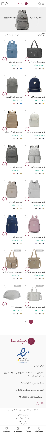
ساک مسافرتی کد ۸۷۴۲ (37, 62)
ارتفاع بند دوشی (40, 57)
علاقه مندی (6, 431)
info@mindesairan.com (27, 390)
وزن (21, 57)
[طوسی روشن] (36, 69)
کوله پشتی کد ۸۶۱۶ (15, 62)
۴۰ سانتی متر (15, 46)
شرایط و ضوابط (23, 421)
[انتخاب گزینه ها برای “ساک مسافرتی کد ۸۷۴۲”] (27, 59)
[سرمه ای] (17, 69)
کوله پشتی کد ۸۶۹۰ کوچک (36, 132)
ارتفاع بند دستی (40, 302)
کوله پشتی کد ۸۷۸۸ (15, 202)
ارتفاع (42, 41)
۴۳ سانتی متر (37, 151)
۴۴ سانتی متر (15, 151)
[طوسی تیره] (40, 69)
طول (43, 49)
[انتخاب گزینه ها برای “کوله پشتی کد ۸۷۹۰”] (27, 234)
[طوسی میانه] (14, 69)
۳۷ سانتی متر (37, 255)
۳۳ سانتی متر (37, 186)
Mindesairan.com (27, 397)
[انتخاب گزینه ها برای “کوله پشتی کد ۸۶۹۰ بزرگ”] (4, 94)
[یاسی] (36, 243)
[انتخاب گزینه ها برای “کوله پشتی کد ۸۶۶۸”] (27, 94)
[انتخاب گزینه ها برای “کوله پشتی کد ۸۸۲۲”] (4, 234)
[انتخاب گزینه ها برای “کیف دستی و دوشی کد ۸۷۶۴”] (4, 269)
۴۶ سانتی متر (15, 81)
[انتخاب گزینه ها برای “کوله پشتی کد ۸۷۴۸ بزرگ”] (4, 129)
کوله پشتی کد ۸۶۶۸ (38, 97)
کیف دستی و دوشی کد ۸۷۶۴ (12, 272)
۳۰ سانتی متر (37, 45)
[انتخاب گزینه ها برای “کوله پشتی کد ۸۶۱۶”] (4, 59)
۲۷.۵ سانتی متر (38, 221)
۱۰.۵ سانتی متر (15, 291)
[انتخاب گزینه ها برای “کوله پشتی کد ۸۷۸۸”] (4, 199)
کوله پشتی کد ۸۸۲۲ (15, 237)
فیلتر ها (39, 35)
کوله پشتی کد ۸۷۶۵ (38, 167)
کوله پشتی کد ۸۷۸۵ (38, 202)
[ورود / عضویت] (6, 3)
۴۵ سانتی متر (15, 116)
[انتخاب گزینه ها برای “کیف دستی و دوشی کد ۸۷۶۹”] (27, 304)
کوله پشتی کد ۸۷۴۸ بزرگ (13, 132)
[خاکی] (43, 69)
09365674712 (26, 383)
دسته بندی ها (18, 431)
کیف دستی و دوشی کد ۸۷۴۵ (35, 272)
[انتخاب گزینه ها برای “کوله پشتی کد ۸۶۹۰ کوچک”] (27, 129)
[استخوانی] (21, 208)
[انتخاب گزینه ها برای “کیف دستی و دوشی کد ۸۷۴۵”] (27, 269)
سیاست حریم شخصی (23, 418)
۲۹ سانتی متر (37, 81)
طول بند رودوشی (39, 266)
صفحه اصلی (23, 21)
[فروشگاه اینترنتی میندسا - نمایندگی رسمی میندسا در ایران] (23, 3)
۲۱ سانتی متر (37, 290)
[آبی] (21, 69)
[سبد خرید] (2, 3)
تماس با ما (23, 424)
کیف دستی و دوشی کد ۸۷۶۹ (35, 307)
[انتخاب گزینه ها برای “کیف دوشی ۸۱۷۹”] (4, 304)
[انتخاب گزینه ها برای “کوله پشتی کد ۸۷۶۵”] (27, 164)
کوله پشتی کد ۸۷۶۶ (15, 167)
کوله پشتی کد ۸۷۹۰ (38, 237)
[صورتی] (14, 103)
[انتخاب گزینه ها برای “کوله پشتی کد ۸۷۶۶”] (4, 164)
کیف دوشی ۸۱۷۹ (16, 307)
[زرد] (43, 103)
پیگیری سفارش (23, 415)
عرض (43, 53)
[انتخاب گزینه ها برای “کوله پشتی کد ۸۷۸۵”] (27, 199)
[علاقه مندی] (26, 41)
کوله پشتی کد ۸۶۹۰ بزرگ (14, 97)
